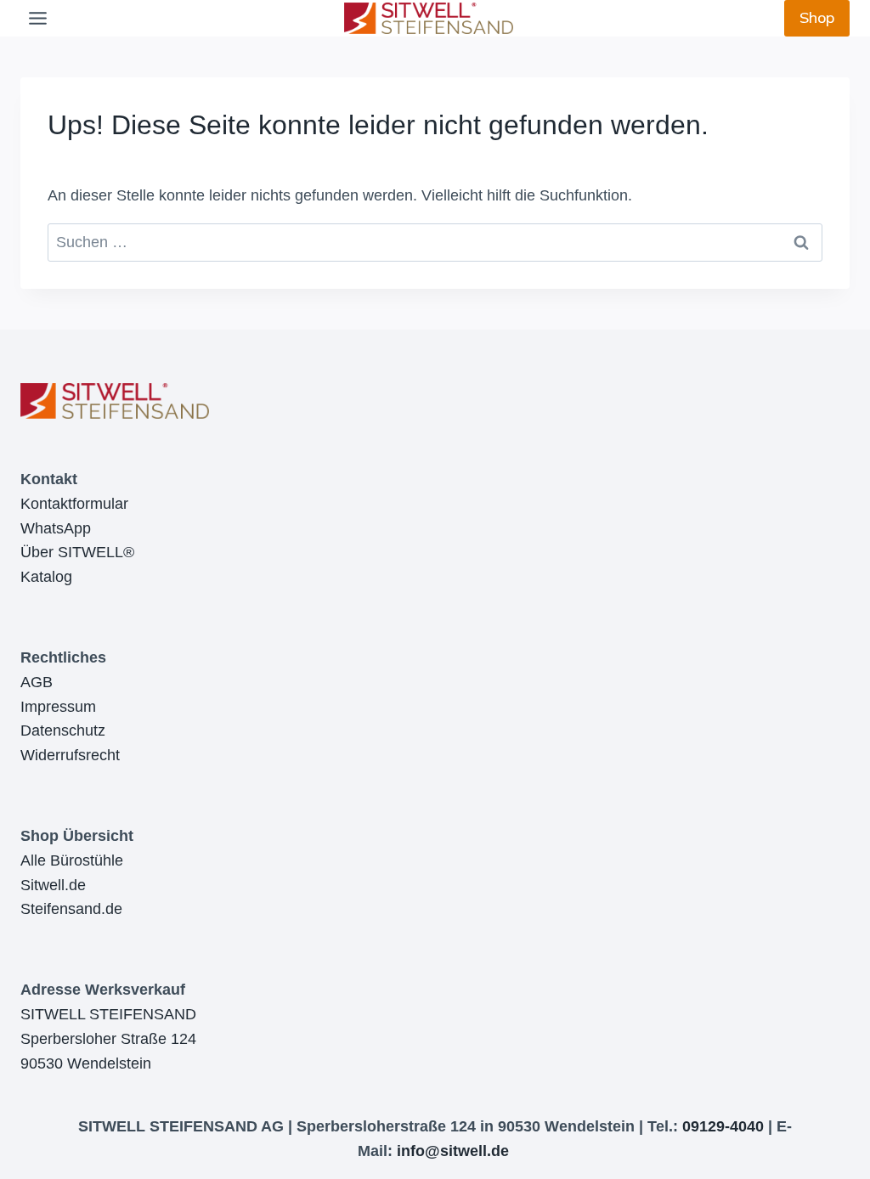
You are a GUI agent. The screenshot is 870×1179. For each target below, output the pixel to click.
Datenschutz (62, 730)
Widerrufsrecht (70, 755)
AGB (36, 682)
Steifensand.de (71, 908)
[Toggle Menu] (37, 18)
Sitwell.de (53, 885)
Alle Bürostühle (71, 860)
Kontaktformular (74, 503)
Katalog (46, 576)
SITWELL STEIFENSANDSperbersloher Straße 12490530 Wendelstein (108, 1039)
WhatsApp (55, 528)
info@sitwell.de (453, 1150)
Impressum (58, 706)
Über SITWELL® (77, 552)
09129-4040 (723, 1126)
